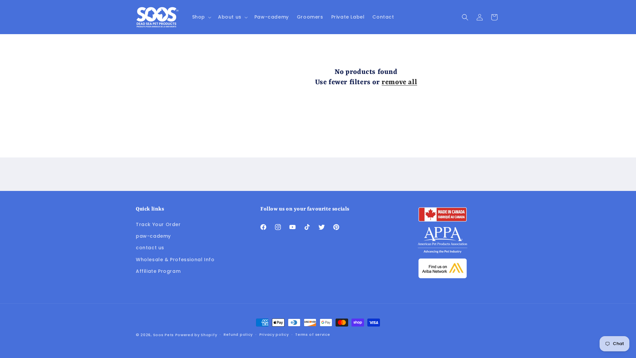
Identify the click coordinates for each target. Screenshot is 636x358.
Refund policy (238, 334)
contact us (150, 247)
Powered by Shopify (196, 334)
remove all (399, 83)
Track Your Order (158, 224)
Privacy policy (274, 334)
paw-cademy (153, 236)
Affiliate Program (158, 271)
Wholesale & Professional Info (175, 259)
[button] (201, 17)
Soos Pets (163, 334)
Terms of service (312, 334)
